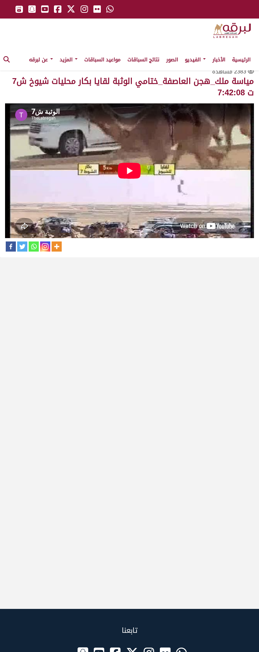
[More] (57, 246)
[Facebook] (11, 246)
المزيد (67, 59)
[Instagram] (45, 246)
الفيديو (193, 59)
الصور (172, 59)
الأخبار (218, 59)
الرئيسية (241, 59)
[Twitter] (22, 246)
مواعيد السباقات (102, 59)
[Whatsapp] (34, 246)
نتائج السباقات (143, 59)
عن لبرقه (39, 59)
